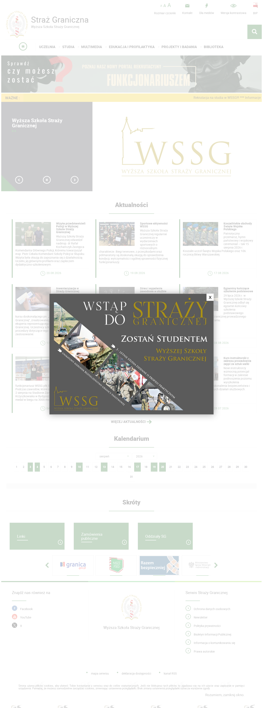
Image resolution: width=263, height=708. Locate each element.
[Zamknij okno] (131, 354)
